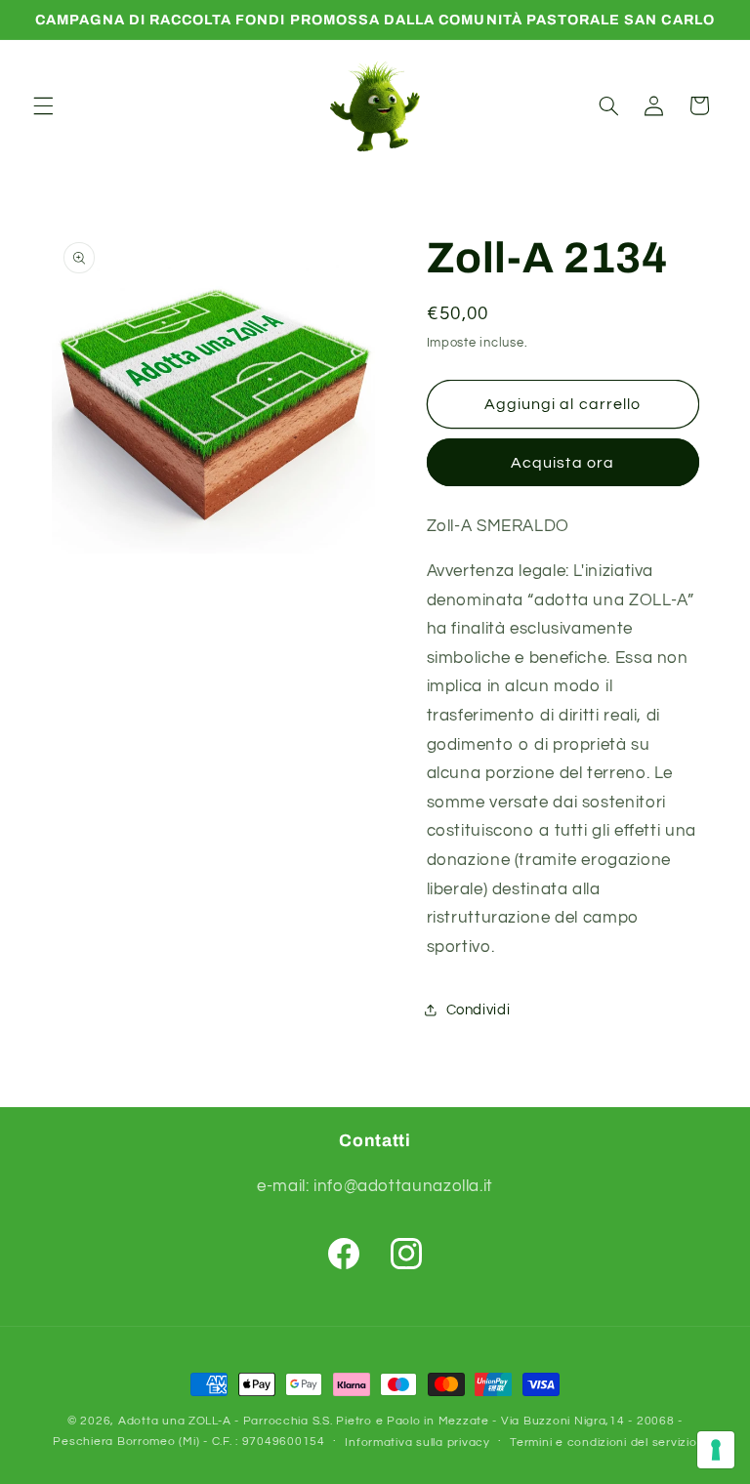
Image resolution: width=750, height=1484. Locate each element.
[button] (43, 105)
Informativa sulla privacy (417, 1442)
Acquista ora (562, 463)
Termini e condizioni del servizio (603, 1442)
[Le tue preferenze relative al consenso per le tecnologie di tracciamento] (715, 1449)
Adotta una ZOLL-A (174, 1421)
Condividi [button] (478, 1010)
